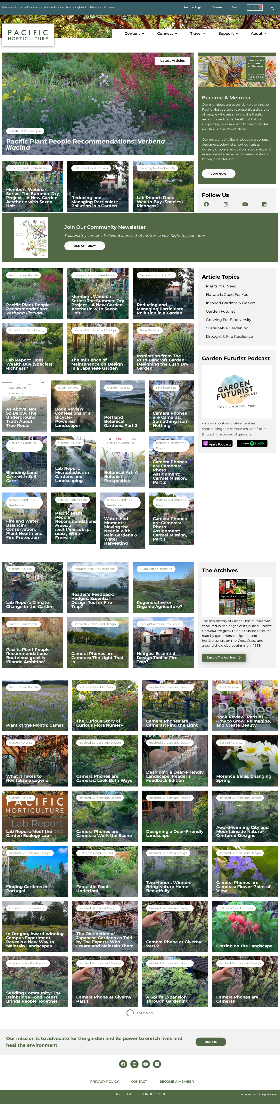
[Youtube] (244, 204)
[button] (134, 33)
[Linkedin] (264, 204)
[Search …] (272, 8)
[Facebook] (206, 204)
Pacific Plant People (25, 131)
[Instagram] (225, 204)
